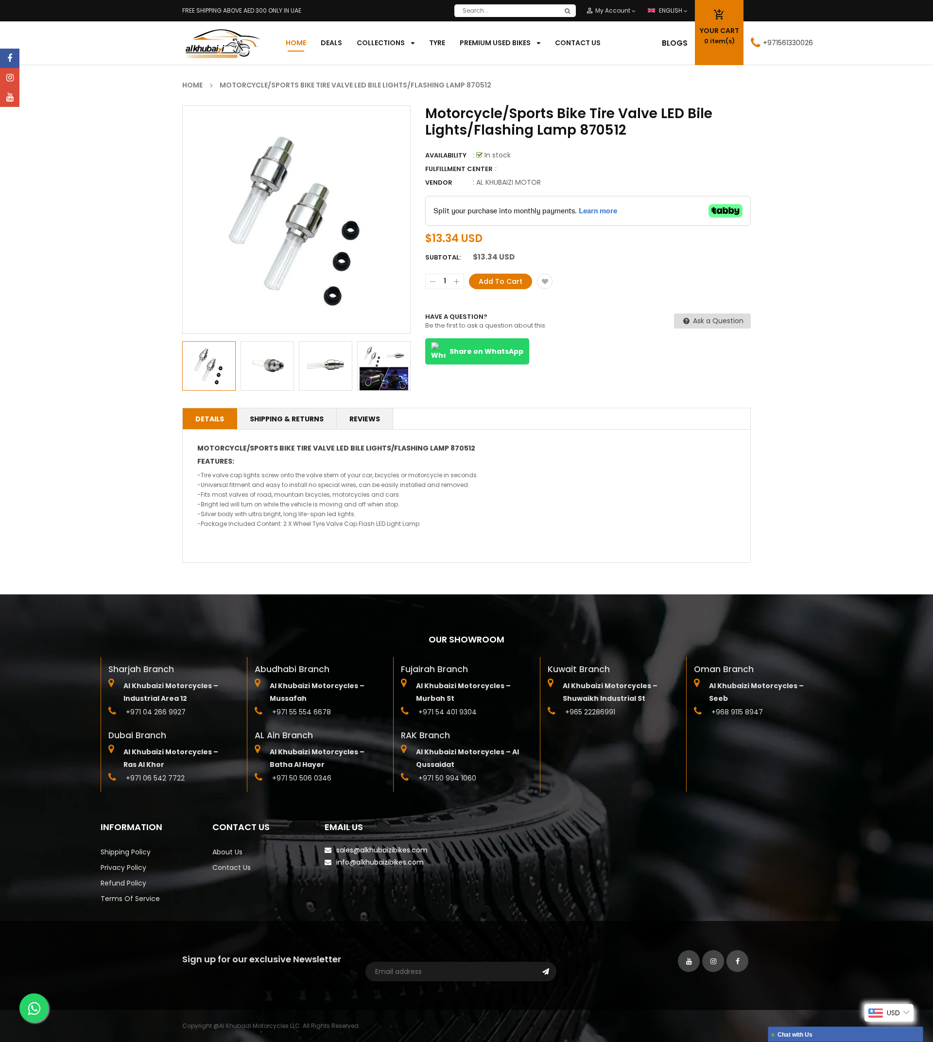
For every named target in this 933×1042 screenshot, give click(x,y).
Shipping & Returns (287, 419)
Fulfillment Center (459, 169)
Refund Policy (123, 883)
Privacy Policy (123, 867)
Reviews (364, 419)
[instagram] (9, 77)
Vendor (438, 182)
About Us (227, 852)
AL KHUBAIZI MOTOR (508, 182)
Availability (445, 155)
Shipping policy (126, 852)
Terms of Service (130, 898)
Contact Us (231, 867)
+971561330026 (788, 43)
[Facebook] (9, 58)
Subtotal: (443, 257)
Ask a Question (717, 321)
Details (209, 419)
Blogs (675, 43)
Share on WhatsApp (486, 351)
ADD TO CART (610, 1015)
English (671, 10)
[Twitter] (9, 97)
